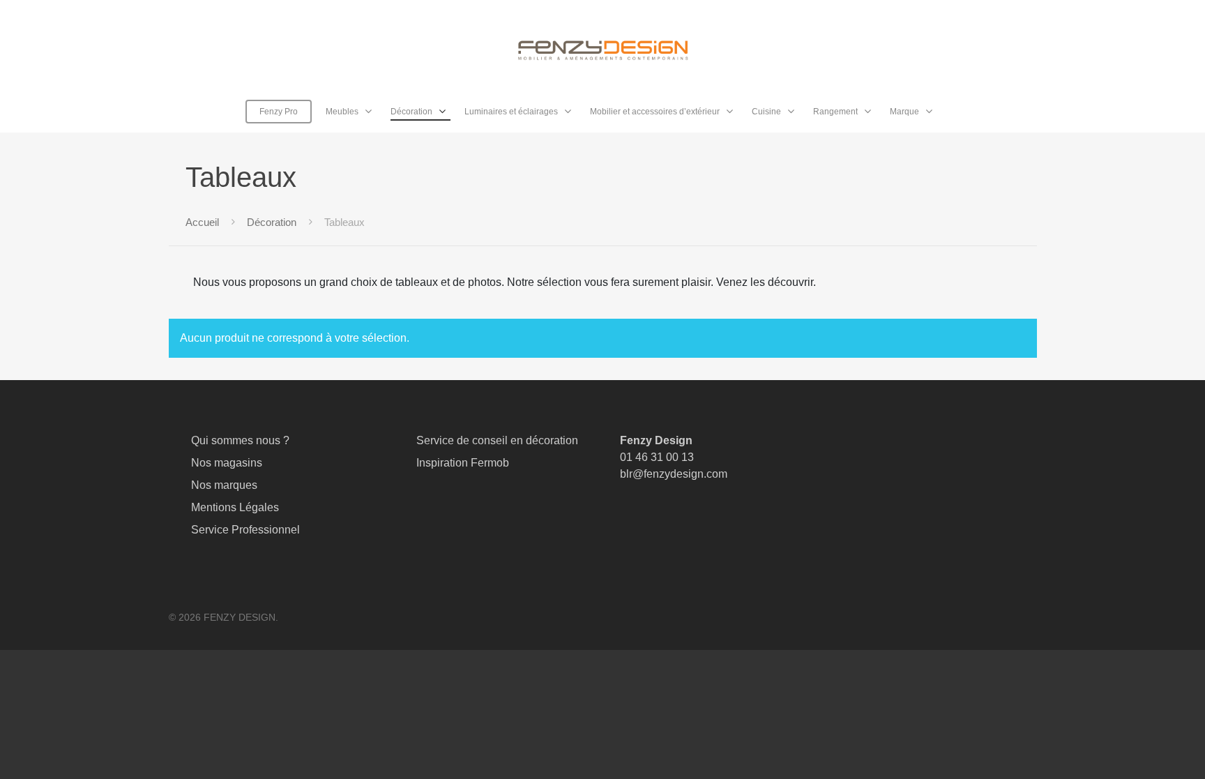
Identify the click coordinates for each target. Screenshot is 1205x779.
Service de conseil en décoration (497, 440)
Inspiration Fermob (462, 463)
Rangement (835, 111)
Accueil (202, 222)
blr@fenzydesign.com (673, 474)
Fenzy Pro (278, 111)
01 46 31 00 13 (657, 457)
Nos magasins (226, 463)
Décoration (411, 111)
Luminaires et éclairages (511, 111)
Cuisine (766, 111)
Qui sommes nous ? (240, 440)
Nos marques (224, 485)
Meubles (342, 111)
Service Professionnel (245, 530)
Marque (904, 111)
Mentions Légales (235, 507)
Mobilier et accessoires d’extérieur (655, 111)
